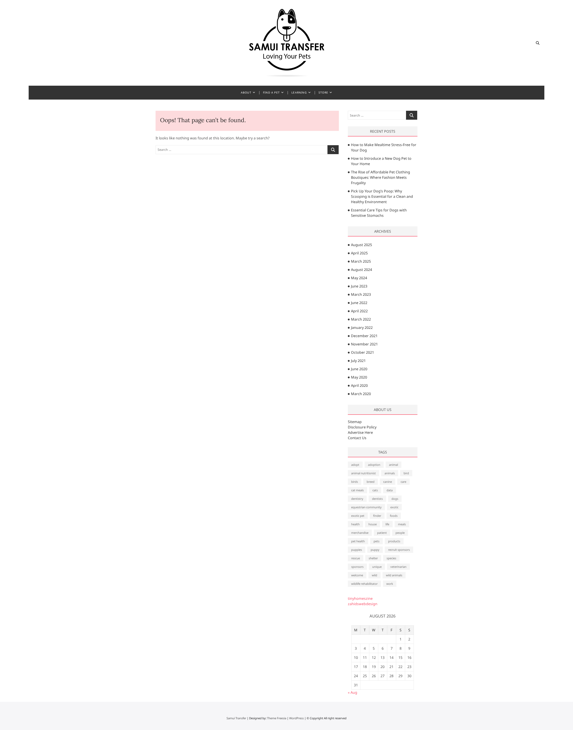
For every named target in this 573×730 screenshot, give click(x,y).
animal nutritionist (363, 473)
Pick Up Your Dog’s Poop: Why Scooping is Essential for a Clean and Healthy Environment (382, 196)
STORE (323, 92)
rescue (355, 558)
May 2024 (359, 277)
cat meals (357, 490)
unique (377, 567)
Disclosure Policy (362, 427)
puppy (375, 550)
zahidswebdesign (362, 603)
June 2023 (359, 286)
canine (387, 482)
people (400, 533)
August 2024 (361, 269)
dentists (377, 499)
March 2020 (361, 393)
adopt (355, 465)
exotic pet (357, 516)
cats (375, 490)
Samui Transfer (236, 718)
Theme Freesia (276, 718)
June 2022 (359, 302)
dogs (394, 499)
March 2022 (361, 319)
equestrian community (366, 507)
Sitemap (355, 421)
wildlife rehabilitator (364, 584)
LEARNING (299, 92)
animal (393, 465)
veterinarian (398, 567)
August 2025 (361, 244)
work (389, 584)
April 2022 (359, 311)
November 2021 (364, 344)
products (394, 541)
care (403, 482)
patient (382, 533)
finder (377, 516)
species (391, 558)
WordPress (296, 718)
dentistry (357, 499)
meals (402, 524)
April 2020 (359, 385)
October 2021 (362, 352)
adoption (374, 465)
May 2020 (359, 377)
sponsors (357, 567)
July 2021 (358, 360)
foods (394, 516)
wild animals (394, 575)
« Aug (352, 692)
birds (354, 482)
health (355, 524)
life (387, 524)
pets (376, 541)
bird (406, 473)
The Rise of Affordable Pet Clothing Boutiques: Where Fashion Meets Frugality (380, 177)
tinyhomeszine (360, 598)
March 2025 (361, 261)
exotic (394, 507)
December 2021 (364, 335)
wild (374, 575)
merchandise (359, 533)
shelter (373, 558)
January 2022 (362, 327)
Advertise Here (360, 432)
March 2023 (361, 294)
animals (390, 473)
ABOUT (246, 92)
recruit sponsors (399, 550)
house (372, 524)
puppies (356, 550)
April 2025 (359, 253)
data (390, 490)
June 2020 (359, 368)
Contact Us (357, 437)
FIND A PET (271, 92)
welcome (357, 575)
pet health (358, 541)
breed (370, 482)
